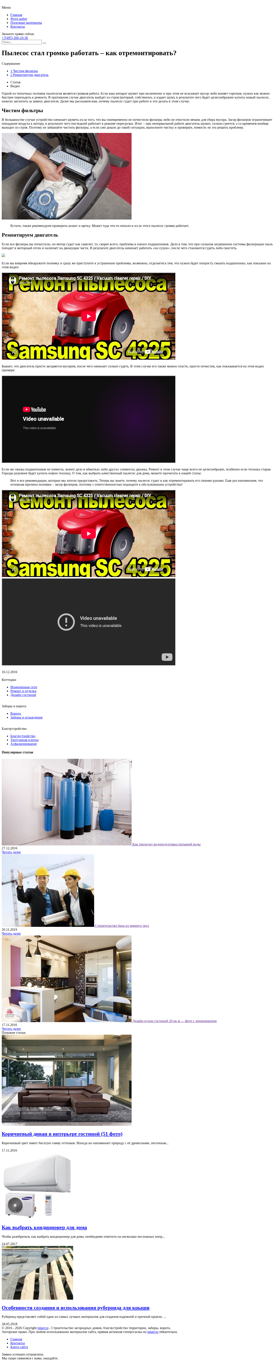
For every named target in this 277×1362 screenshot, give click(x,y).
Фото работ (18, 19)
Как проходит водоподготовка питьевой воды (166, 844)
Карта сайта (19, 1347)
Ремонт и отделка (23, 691)
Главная (16, 15)
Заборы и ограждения (26, 717)
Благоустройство (22, 736)
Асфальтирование (23, 744)
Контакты (17, 26)
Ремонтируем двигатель (29, 75)
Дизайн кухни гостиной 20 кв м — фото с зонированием (174, 1021)
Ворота (15, 713)
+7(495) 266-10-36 (15, 38)
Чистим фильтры (24, 71)
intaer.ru (42, 1328)
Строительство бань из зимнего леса (122, 925)
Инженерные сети (23, 687)
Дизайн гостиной (23, 695)
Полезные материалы (26, 22)
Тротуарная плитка (24, 740)
